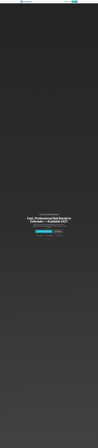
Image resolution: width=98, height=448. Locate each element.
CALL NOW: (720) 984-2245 (44, 231)
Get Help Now (74, 1)
